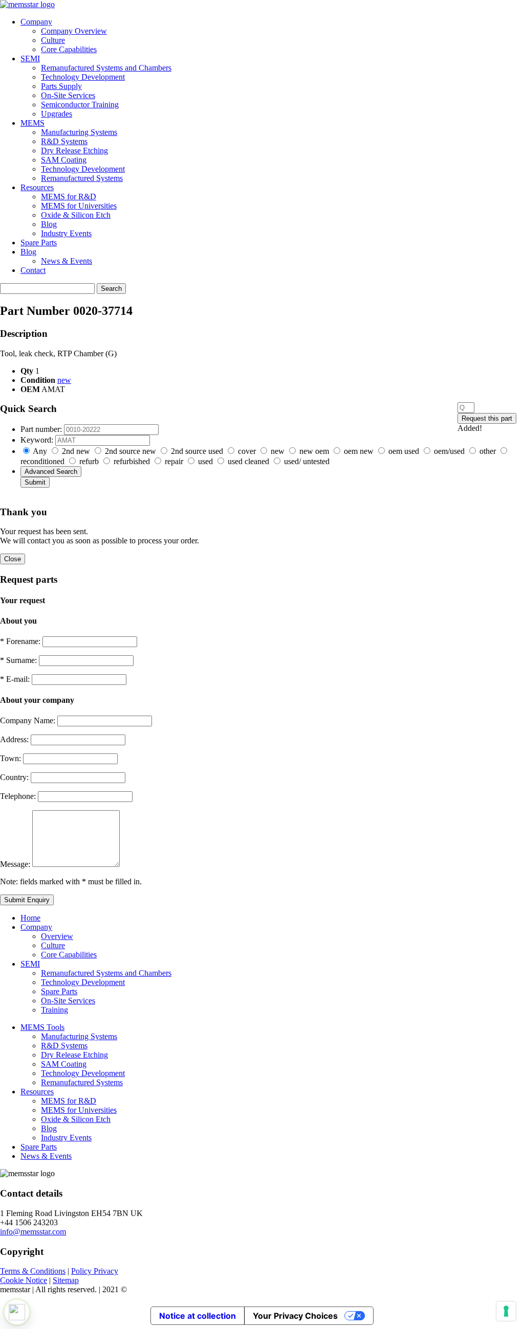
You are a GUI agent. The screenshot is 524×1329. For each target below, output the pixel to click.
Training (54, 1009)
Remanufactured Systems (82, 178)
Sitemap (66, 1280)
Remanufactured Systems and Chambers (106, 67)
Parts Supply (61, 86)
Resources (37, 187)
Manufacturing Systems (79, 132)
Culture (53, 40)
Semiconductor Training (80, 104)
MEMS (32, 123)
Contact (33, 270)
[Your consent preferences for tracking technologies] (506, 1311)
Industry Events (66, 233)
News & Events (66, 261)
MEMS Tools (42, 1027)
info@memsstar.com (33, 1231)
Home (30, 917)
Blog (49, 224)
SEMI (30, 58)
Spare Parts (38, 242)
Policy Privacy (94, 1271)
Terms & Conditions (33, 1271)
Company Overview (74, 31)
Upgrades (56, 113)
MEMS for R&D (68, 196)
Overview (57, 936)
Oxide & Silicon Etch (76, 215)
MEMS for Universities (79, 205)
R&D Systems (64, 141)
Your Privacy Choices (295, 1316)
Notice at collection (197, 1316)
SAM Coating (63, 159)
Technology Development (83, 77)
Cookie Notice (23, 1280)
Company (36, 21)
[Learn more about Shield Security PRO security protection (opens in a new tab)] (17, 1312)
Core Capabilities (69, 49)
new (64, 380)
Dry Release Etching (74, 150)
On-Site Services (68, 95)
